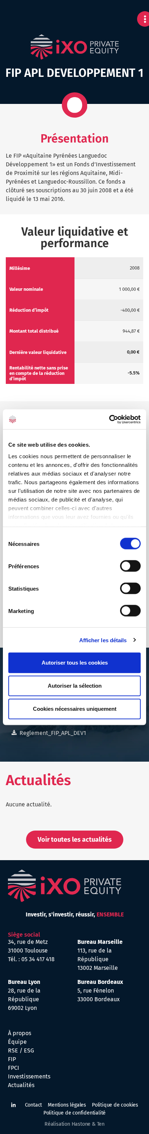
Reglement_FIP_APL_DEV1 (53, 733)
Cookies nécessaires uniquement (74, 709)
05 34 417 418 (38, 959)
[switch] (130, 566)
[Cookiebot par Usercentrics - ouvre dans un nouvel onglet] (109, 419)
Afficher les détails (103, 640)
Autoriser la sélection (75, 686)
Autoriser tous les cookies (75, 663)
